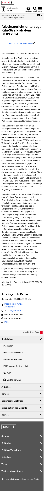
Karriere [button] (5, 415)
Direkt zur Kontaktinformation (20, 43)
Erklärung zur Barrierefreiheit (15, 366)
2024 (22, 18)
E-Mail (7, 322)
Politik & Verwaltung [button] (11, 450)
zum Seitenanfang (31, 332)
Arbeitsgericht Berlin (9, 15)
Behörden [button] (6, 443)
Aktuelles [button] (6, 387)
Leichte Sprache (14, 380)
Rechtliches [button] (7, 339)
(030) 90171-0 (14, 311)
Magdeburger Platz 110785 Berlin (13, 305)
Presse (22, 15)
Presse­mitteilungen (10, 18)
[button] (40, 15)
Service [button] (5, 394)
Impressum (8, 346)
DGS (9, 373)
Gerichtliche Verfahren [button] (12, 401)
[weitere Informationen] (3, 9)
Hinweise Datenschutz (13, 353)
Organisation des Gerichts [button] (14, 408)
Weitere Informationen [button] (12, 471)
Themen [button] (5, 464)
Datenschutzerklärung (12, 359)
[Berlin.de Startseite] (7, 3)
